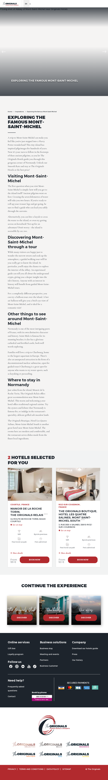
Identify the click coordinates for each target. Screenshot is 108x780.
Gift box (11, 648)
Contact (12, 696)
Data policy (53, 769)
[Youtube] (29, 667)
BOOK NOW (34, 560)
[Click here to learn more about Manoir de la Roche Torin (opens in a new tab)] (30, 484)
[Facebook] (11, 667)
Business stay (46, 648)
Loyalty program (15, 654)
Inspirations (19, 111)
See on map (17, 525)
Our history (77, 660)
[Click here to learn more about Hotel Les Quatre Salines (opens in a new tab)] (78, 484)
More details (17, 553)
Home (10, 111)
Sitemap (66, 769)
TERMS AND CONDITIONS (31, 769)
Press (74, 654)
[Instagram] (17, 667)
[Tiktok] (34, 667)
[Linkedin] (23, 667)
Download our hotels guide (85, 648)
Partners (44, 660)
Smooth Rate (14, 166)
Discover (22, 617)
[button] (3, 51)
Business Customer (49, 666)
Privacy (12, 769)
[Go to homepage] (10, 3)
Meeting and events (49, 654)
